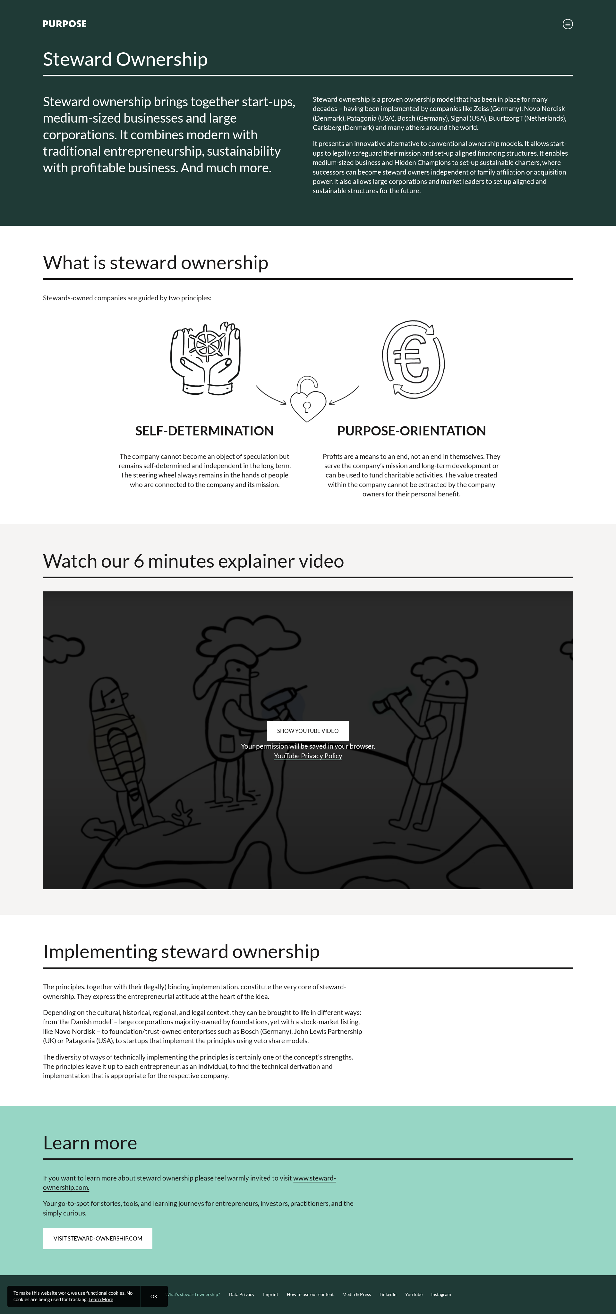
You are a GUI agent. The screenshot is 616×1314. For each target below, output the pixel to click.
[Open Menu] (568, 24)
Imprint (270, 1294)
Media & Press (356, 1294)
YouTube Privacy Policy (308, 755)
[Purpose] (64, 25)
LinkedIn (388, 1294)
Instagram (441, 1294)
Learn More (101, 1299)
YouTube (414, 1294)
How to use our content (310, 1294)
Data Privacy (241, 1294)
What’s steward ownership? (192, 1294)
